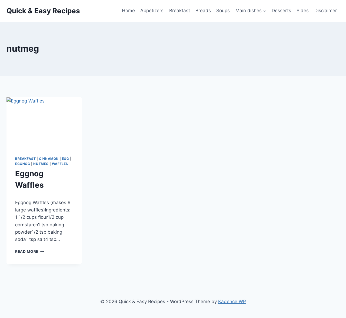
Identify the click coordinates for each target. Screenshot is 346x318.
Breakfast (179, 10)
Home (128, 10)
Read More (29, 251)
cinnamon (49, 159)
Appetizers (152, 10)
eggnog (22, 164)
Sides (303, 10)
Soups (223, 10)
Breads (203, 10)
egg (65, 159)
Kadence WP (232, 301)
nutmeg (41, 164)
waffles (60, 164)
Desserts (281, 10)
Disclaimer (325, 10)
